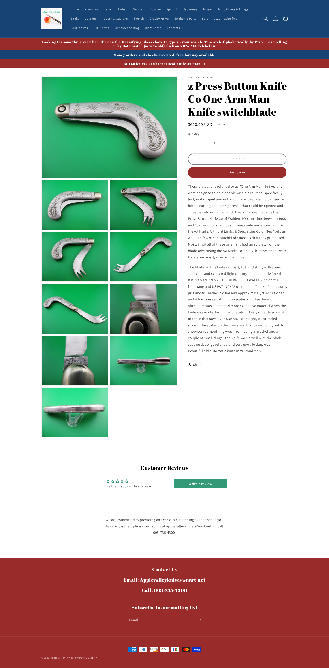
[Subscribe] (200, 620)
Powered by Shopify (85, 657)
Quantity (193, 134)
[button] (266, 18)
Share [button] (197, 365)
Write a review (200, 483)
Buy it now (237, 172)
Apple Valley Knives (62, 657)
